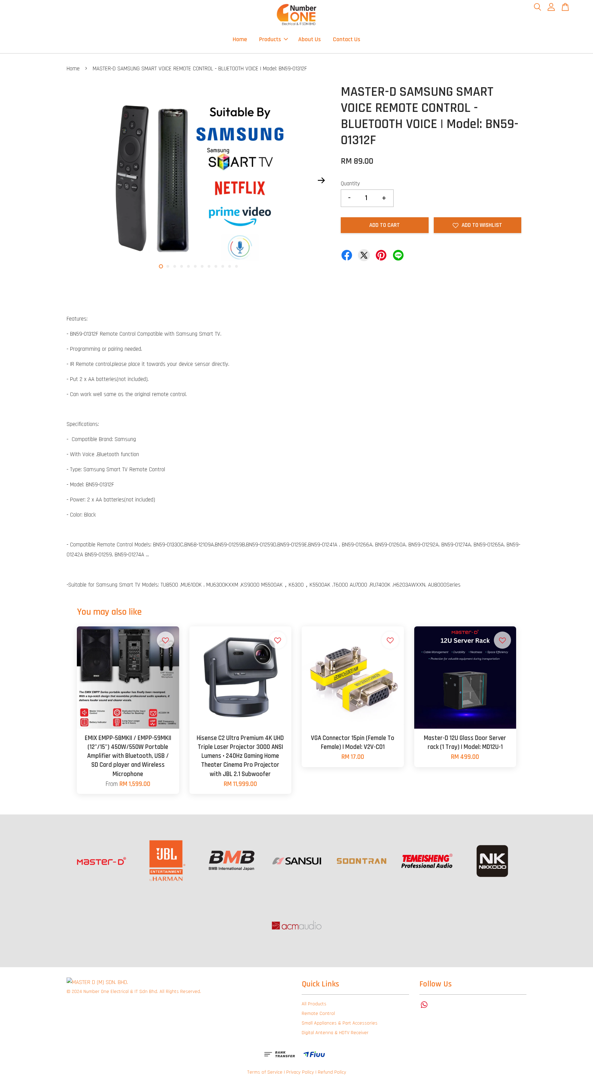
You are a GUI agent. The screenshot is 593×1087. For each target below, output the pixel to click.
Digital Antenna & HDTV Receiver (335, 1033)
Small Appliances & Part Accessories (339, 1023)
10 (223, 266)
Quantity (350, 183)
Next (321, 180)
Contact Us (346, 39)
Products (270, 39)
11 (230, 266)
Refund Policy (332, 1072)
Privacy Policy (300, 1072)
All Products (314, 1004)
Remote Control (318, 1013)
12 (236, 266)
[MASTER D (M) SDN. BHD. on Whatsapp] (424, 1008)
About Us (309, 39)
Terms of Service (264, 1072)
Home (240, 39)
